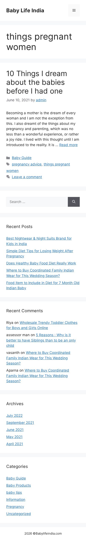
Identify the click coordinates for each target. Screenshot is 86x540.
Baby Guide (22, 158)
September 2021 (20, 423)
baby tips (14, 492)
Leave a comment (27, 177)
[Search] (74, 202)
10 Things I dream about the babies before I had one (36, 82)
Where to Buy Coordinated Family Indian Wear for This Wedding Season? (38, 358)
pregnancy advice (27, 164)
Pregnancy (15, 507)
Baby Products (18, 485)
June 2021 (15, 430)
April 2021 (14, 444)
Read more (68, 145)
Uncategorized (18, 514)
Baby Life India (25, 10)
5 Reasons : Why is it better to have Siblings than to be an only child (41, 340)
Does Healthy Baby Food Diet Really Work (41, 263)
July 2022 (14, 415)
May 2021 (14, 437)
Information (15, 499)
